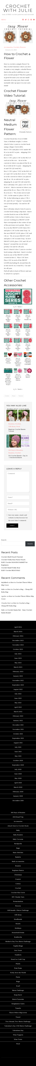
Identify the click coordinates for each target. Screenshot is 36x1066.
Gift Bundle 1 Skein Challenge (18, 910)
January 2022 (18, 720)
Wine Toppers (18, 1035)
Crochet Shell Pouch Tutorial (12, 557)
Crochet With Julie (18, 8)
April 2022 (18, 707)
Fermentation (18, 901)
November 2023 (18, 645)
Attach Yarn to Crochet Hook (18, 826)
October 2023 (18, 649)
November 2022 (18, 680)
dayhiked (4, 582)
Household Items (18, 932)
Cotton (18, 884)
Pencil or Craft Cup (18, 959)
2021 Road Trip (18, 817)
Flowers (23, 47)
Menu (3, 20)
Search (3, 540)
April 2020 (18, 783)
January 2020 (18, 796)
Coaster (18, 879)
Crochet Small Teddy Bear (10, 568)
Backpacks (18, 844)
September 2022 (18, 685)
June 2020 (18, 774)
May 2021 (18, 756)
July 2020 (18, 769)
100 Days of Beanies (15, 450)
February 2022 (18, 716)
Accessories (8, 47)
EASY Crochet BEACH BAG (10, 570)
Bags (18, 848)
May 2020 (18, 778)
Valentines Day (18, 1030)
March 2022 (18, 712)
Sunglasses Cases (18, 1004)
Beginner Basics (18, 870)
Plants (18, 964)
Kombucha (18, 937)
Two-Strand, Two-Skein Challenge (18, 1021)
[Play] (18, 107)
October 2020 (18, 760)
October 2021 (18, 734)
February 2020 (18, 792)
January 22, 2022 (11, 50)
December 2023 (18, 640)
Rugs (18, 981)
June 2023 (18, 658)
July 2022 (18, 694)
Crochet (16, 47)
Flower (14, 396)
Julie (3, 589)
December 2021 (18, 725)
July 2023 (18, 654)
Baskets (18, 857)
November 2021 (18, 729)
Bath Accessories (18, 861)
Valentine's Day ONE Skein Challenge (18, 1026)
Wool (18, 426)
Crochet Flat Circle (18, 893)
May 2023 (18, 663)
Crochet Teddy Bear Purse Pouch (13, 560)
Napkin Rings (18, 946)
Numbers (18, 955)
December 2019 (18, 800)
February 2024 (18, 636)
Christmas (18, 875)
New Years (18, 950)
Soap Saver (18, 995)
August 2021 (18, 743)
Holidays (18, 928)
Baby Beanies (18, 835)
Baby (18, 830)
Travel (18, 1017)
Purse (18, 977)
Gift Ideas (11, 426)
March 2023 (18, 667)
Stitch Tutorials (18, 999)
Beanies (11, 424)
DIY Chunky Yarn (18, 897)
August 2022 (18, 689)
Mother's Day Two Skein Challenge (18, 941)
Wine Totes (18, 1039)
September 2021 (18, 738)
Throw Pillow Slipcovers (18, 1013)
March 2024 (18, 631)
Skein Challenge (18, 990)
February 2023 (18, 671)
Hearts (18, 924)
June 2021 (18, 752)
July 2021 (18, 747)
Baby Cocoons (18, 839)
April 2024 (18, 627)
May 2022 (18, 703)
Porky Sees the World (18, 973)
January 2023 (18, 676)
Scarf (18, 986)
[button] (20, 306)
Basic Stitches (18, 852)
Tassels (18, 1008)
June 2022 (18, 698)
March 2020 (18, 787)
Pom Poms (18, 968)
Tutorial (21, 396)
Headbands (18, 919)
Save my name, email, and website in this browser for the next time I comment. (18, 517)
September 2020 (18, 765)
